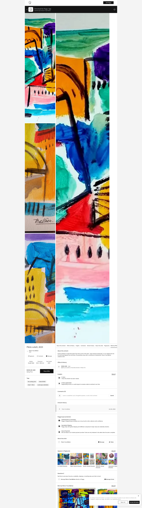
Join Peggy (108, 2)
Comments (83, 345)
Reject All (123, 502)
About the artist (99, 345)
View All (113, 450)
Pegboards (106, 345)
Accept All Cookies (134, 502)
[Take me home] (29, 2)
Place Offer (47, 371)
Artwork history (90, 345)
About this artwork (61, 345)
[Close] (138, 495)
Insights (77, 345)
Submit (112, 395)
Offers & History (70, 345)
